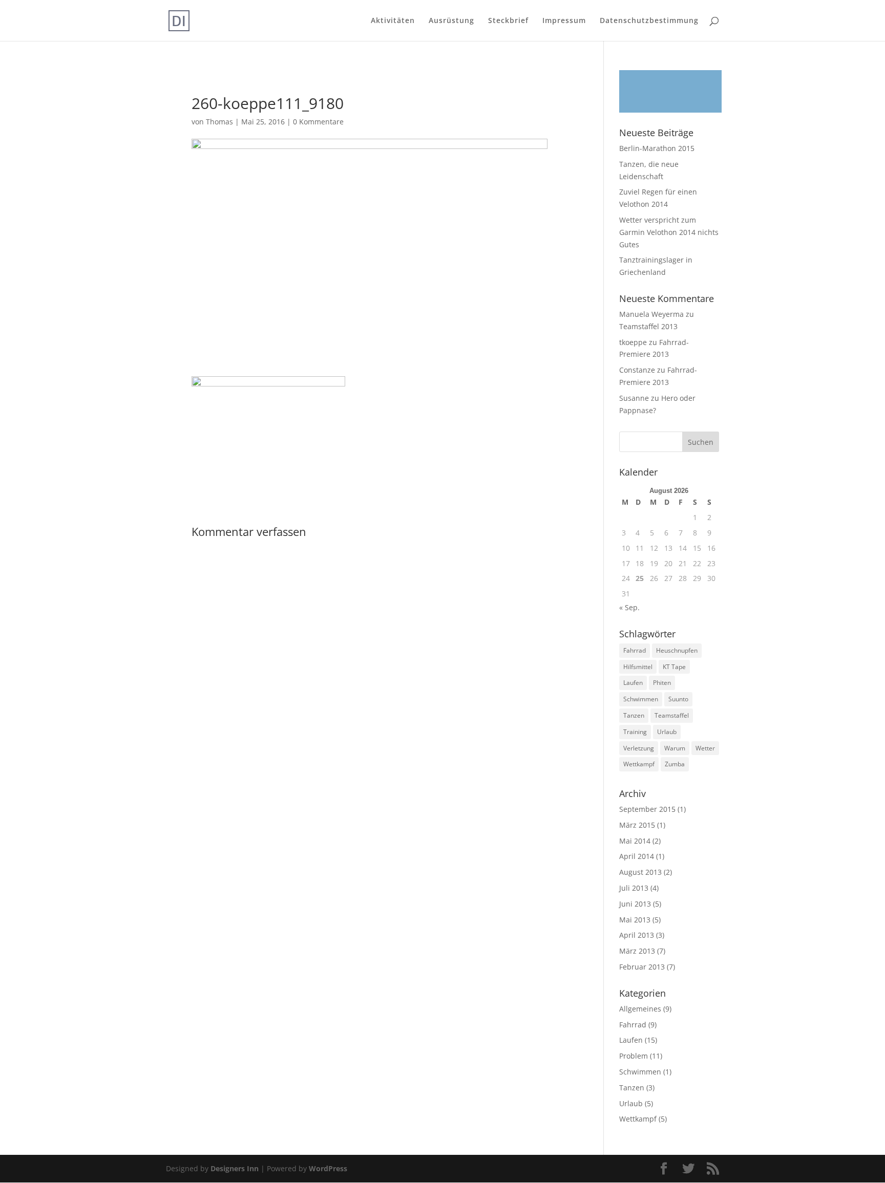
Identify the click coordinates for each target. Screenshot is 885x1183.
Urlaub (667, 731)
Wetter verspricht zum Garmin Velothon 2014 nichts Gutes (669, 232)
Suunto (678, 699)
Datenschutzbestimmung (649, 21)
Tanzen (633, 715)
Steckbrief (508, 21)
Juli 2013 (633, 888)
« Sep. (629, 607)
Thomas (219, 121)
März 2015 (637, 825)
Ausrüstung (451, 21)
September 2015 (647, 809)
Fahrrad (634, 650)
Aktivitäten (393, 21)
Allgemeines (640, 1009)
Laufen (633, 682)
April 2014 (636, 856)
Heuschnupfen (677, 650)
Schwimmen (640, 699)
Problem (633, 1056)
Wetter (705, 748)
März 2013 (637, 951)
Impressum (564, 21)
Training (635, 731)
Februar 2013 (642, 967)
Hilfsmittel (637, 666)
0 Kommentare (318, 121)
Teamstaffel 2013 (648, 326)
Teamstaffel (672, 715)
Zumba (675, 764)
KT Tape (674, 666)
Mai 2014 (634, 841)
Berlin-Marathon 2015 (656, 148)
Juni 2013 (635, 904)
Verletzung (638, 748)
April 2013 (636, 935)
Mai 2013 (634, 919)
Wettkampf (639, 764)
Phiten (662, 682)
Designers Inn (234, 1168)
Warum (674, 748)
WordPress (328, 1168)
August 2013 (640, 872)
